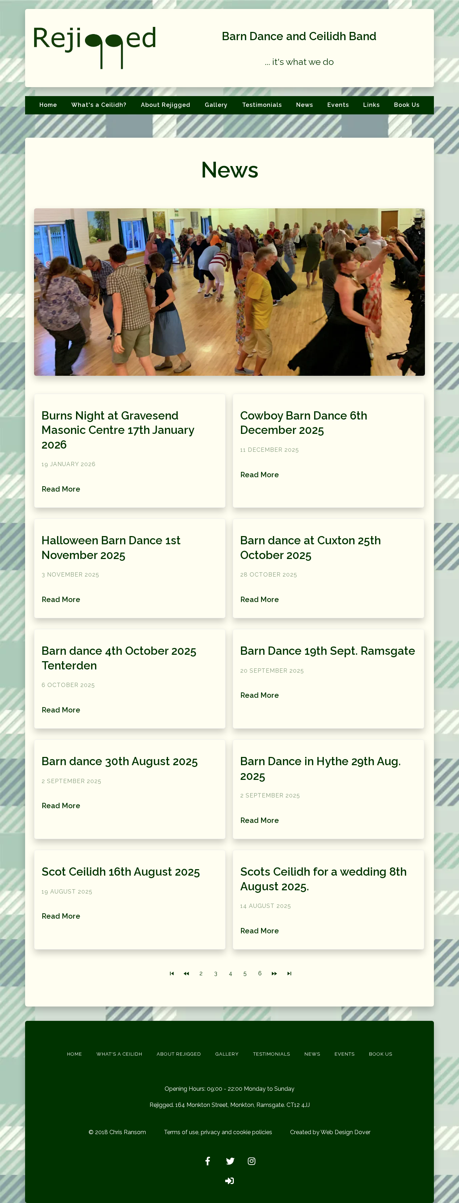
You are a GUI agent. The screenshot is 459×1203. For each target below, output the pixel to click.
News (304, 104)
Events (338, 104)
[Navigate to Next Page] (274, 973)
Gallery (216, 104)
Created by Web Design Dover (330, 1132)
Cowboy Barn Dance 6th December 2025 (303, 423)
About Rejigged (165, 104)
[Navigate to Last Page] (289, 973)
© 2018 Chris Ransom (117, 1132)
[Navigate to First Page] (172, 973)
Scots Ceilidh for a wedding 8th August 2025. (323, 879)
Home (48, 104)
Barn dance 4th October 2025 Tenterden (119, 658)
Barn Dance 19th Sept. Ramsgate (327, 650)
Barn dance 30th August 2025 (120, 761)
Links (371, 104)
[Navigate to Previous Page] (186, 973)
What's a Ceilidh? (99, 104)
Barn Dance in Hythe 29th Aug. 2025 (320, 768)
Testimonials (262, 104)
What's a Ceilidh (119, 1054)
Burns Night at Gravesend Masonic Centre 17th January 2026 (118, 430)
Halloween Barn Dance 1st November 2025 (111, 548)
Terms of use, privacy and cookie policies (218, 1132)
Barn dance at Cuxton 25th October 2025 (310, 548)
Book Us (407, 104)
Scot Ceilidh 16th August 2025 (121, 871)
